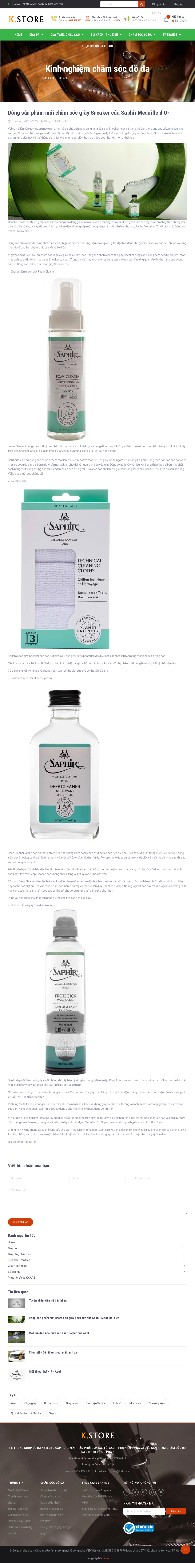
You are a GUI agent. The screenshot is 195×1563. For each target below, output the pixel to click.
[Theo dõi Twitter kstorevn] (135, 1492)
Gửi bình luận (20, 1222)
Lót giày (45, 1520)
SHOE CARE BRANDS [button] (95, 1482)
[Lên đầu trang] (185, 1549)
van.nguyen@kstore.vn (116, 1471)
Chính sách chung (18, 1514)
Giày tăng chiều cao (19, 1254)
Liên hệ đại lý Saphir (19, 1520)
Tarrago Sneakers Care (96, 1514)
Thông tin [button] (16, 1482)
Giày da (12, 1248)
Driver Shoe (51, 1403)
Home (11, 1242)
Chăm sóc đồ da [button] (52, 1482)
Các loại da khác (50, 1502)
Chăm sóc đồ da (17, 1265)
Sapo (105, 1558)
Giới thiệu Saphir (95, 1403)
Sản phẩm (179, 18)
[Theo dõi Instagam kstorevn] (152, 1492)
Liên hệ (12, 1533)
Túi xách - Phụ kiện (19, 1260)
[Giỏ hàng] (167, 19)
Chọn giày (30, 1403)
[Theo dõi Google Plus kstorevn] (144, 1492)
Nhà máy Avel (157, 1403)
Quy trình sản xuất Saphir (26, 1413)
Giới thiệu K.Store (18, 1490)
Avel (13, 1403)
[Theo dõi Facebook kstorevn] (126, 1492)
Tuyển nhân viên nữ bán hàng (48, 1300)
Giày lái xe (72, 1403)
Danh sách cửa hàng (20, 1527)
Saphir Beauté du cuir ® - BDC (100, 1508)
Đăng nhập (158, 4)
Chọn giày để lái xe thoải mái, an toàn (53, 1352)
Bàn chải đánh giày (51, 1514)
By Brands (14, 1271)
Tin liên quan (18, 1292)
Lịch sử (117, 1403)
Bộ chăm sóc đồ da (51, 1508)
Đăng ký (178, 4)
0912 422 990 (55, 4)
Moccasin (135, 1403)
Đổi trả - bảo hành (18, 1508)
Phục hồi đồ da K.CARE (21, 1277)
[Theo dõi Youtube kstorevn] (161, 1492)
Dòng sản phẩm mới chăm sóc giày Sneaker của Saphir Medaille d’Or (88, 112)
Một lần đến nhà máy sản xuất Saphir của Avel (59, 1333)
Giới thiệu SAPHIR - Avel (45, 1371)
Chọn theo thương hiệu (54, 1490)
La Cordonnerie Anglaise (96, 1490)
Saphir (53, 1413)
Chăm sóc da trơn (51, 1496)
